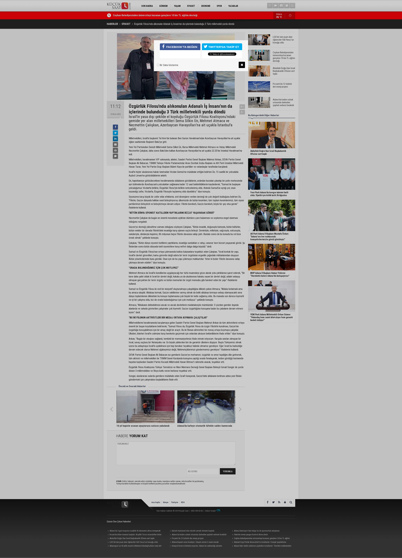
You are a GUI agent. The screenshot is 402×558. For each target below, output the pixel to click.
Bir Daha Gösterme (168, 65)
